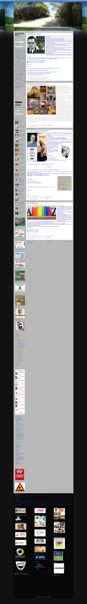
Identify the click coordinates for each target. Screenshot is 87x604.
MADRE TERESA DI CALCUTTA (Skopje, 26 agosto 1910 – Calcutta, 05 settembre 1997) (22, 190)
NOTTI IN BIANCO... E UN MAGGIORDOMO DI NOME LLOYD (37, 131)
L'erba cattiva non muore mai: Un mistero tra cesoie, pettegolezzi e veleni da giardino (19, 394)
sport (15, 83)
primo (19, 75)
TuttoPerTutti (26, 5)
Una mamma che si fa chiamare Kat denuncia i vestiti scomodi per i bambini (20, 425)
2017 (17, 338)
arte (23, 52)
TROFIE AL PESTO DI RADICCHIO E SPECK (21, 208)
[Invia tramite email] (48, 125)
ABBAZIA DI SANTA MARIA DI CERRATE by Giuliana (36, 84)
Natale (24, 69)
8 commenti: (43, 237)
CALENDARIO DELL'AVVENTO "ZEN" (21, 140)
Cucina (40, 28)
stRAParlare (17, 84)
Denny (17, 38)
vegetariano (17, 86)
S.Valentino (16, 77)
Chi (37, 28)
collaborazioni (17, 55)
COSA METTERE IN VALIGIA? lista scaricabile (22, 135)
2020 (17, 365)
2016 (17, 337)
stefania (19, 83)
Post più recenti (30, 241)
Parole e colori (18, 460)
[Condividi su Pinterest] (46, 78)
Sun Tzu (19, 406)
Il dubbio (18, 408)
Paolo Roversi (17, 390)
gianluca (23, 62)
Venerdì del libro (42, 76)
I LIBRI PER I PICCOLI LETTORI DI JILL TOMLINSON (22, 126)
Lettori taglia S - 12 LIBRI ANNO (33, 230)
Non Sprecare (18, 423)
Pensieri (53, 28)
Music (50, 28)
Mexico (18, 69)
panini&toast (21, 72)
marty (15, 69)
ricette (16, 76)
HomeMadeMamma (50, 76)
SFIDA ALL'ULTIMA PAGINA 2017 (32, 203)
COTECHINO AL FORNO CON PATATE (21, 170)
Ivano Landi (18, 441)
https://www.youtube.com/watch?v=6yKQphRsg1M (36, 62)
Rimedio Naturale (18, 452)
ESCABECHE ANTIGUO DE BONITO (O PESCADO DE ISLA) (20, 420)
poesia (22, 74)
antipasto (16, 51)
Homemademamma (19, 445)
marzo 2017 (19, 350)
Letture (47, 28)
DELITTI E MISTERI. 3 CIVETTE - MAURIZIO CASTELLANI (22, 212)
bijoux (16, 54)
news (17, 70)
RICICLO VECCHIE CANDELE (21, 184)
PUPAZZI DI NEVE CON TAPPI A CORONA (21, 145)
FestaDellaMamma (17, 61)
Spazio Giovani (57, 28)
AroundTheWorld (30, 126)
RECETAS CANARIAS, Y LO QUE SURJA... (19, 418)
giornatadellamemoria (39, 79)
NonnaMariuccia (22, 70)
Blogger (49, 597)
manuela (23, 68)
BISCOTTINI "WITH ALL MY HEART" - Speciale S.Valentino (22, 175)
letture (43, 79)
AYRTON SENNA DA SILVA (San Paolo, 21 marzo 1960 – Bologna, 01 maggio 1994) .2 (22, 204)
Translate (22, 43)
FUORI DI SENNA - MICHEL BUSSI (21, 198)
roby (22, 76)
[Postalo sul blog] (43, 78)
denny (34, 79)
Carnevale (20, 54)
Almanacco (20, 28)
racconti (23, 75)
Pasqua (16, 73)
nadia (21, 69)
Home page (16, 28)
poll (15, 75)
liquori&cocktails (17, 68)
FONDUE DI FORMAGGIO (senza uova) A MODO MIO (21, 194)
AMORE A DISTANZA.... (21, 121)
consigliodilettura (30, 79)
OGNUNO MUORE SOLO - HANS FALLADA (34, 34)
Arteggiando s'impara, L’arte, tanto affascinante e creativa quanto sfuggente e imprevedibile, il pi (20, 458)
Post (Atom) (31, 243)
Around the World (29, 28)
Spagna (16, 81)
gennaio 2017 (19, 339)
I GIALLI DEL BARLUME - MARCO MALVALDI (22, 131)
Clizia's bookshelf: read (20, 371)
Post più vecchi (69, 241)
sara (23, 78)
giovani (24, 63)
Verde (69, 28)
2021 (17, 366)
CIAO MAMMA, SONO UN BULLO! (21, 162)
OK (67, 0)
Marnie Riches (17, 396)
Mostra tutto (23, 466)
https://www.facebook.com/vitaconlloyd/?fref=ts (35, 182)
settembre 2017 (19, 357)
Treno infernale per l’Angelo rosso (19, 377)
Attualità (25, 28)
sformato (22, 79)
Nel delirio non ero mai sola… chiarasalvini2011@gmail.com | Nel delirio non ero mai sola (20, 434)
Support (66, 28)
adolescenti (16, 49)
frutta (19, 62)
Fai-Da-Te (43, 28)
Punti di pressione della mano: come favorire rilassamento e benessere (20, 454)
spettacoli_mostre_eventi (18, 82)
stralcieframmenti (23, 83)
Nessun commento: (44, 125)
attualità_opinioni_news (18, 53)
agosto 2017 (19, 356)
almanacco (17, 50)
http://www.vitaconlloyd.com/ (32, 181)
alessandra (22, 49)
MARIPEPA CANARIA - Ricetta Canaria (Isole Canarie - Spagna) (21, 149)
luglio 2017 (18, 355)
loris (20, 68)
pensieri (17, 74)
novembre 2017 (19, 360)
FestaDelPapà (23, 61)
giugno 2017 (19, 354)
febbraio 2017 (19, 349)
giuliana (35, 126)
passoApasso (21, 73)
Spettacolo (62, 28)
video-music (23, 86)
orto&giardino (18, 71)
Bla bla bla (34, 28)
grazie (22, 64)
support (21, 84)
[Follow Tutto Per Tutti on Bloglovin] (19, 114)
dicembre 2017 (19, 361)
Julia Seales (19, 385)
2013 (17, 333)
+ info (65, 0)
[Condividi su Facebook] (45, 78)
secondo (16, 79)
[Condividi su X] (44, 78)
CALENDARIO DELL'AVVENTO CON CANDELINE (21, 154)
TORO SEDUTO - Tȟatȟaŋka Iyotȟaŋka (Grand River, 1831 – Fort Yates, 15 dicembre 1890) (21, 180)
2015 (17, 336)
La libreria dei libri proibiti (18, 398)
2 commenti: (39, 78)
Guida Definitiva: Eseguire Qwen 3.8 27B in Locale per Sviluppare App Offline (19, 430)
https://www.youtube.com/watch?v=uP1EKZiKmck (36, 61)
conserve (22, 55)
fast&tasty (19, 59)
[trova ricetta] (17, 116)
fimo (16, 62)
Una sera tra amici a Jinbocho (19, 373)
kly (19, 66)
